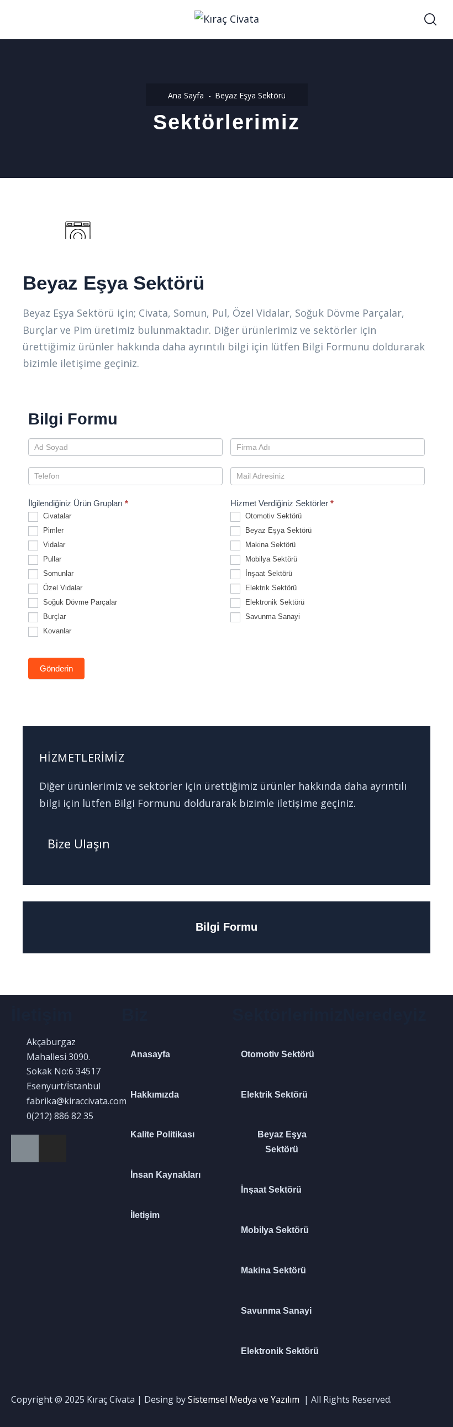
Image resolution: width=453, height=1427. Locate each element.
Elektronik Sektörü (273, 602)
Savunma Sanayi (271, 616)
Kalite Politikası (162, 1134)
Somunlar (57, 573)
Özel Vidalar (61, 588)
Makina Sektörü (269, 545)
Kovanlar (56, 631)
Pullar (51, 559)
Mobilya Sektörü (270, 559)
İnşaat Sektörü (267, 573)
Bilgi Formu (226, 927)
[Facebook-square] (25, 1148)
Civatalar (56, 516)
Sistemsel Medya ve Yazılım (243, 1399)
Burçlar (53, 616)
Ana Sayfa (186, 95)
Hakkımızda (154, 1094)
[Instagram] (52, 1148)
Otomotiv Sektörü (272, 516)
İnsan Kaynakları (165, 1174)
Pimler (52, 530)
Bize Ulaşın (79, 843)
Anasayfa (150, 1054)
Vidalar (53, 545)
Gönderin (56, 668)
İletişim (145, 1215)
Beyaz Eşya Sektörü (277, 530)
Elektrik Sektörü (270, 588)
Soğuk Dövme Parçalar (79, 602)
